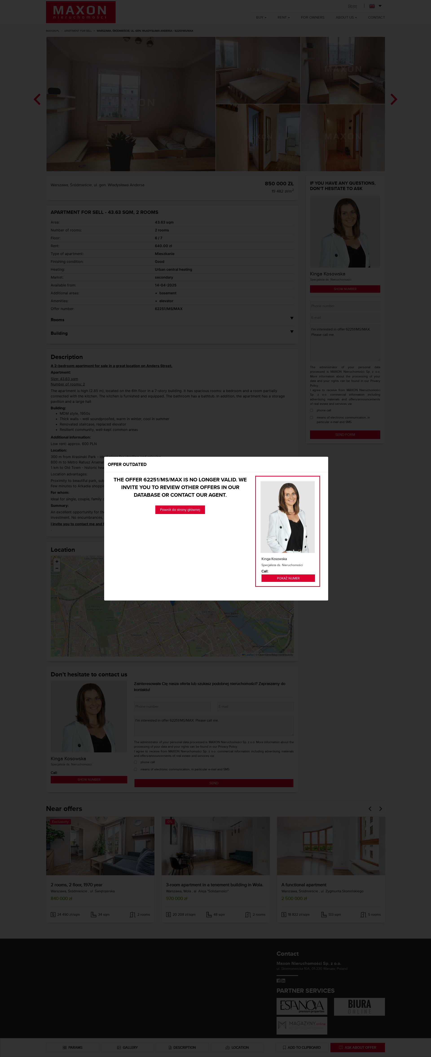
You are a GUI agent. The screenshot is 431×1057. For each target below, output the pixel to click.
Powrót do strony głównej (180, 509)
